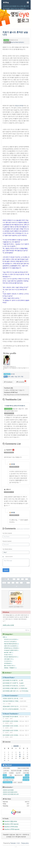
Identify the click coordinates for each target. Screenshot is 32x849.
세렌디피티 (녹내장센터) (11, 646)
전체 (5, 637)
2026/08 (16, 746)
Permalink (18, 452)
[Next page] (16, 586)
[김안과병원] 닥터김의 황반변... (11, 716)
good (22, 683)
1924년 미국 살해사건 (8, 777)
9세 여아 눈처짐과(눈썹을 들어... (11, 709)
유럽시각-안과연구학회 (23, 768)
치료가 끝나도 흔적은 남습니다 (15, 33)
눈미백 (4, 773)
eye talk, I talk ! (8, 652)
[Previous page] (5, 579)
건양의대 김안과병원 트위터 (10, 792)
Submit (6, 570)
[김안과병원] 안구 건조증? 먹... (11, 683)
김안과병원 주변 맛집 (8, 780)
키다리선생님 (24, 691)
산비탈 (27, 775)
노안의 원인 (6, 770)
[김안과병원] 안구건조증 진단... (11, 685)
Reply (6, 454)
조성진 (14, 782)
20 (19, 756)
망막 (9, 376)
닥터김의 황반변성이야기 (11, 657)
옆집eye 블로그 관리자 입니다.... (11, 706)
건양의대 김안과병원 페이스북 (10, 794)
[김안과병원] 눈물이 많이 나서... (11, 691)
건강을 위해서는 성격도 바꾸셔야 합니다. (15, 405)
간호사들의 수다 (9, 659)
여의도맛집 (26, 777)
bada (19, 845)
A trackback (8, 382)
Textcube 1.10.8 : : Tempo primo (19, 843)
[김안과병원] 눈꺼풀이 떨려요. (10, 688)
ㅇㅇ (4, 704)
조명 (22, 680)
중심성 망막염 (19, 105)
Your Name (7, 533)
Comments (21, 382)
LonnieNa (27, 845)
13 (19, 754)
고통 (10, 775)
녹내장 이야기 (8, 654)
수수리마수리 (8, 661)
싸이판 (13, 464)
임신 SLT (18, 773)
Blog (7, 2)
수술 (15, 376)
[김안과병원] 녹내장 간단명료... (11, 721)
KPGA (4, 775)
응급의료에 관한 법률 (16, 770)
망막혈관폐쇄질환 (7, 782)
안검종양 (11, 773)
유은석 (22, 685)
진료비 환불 (26, 773)
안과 (19, 376)
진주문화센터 (8, 663)
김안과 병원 (26, 780)
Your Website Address (7, 549)
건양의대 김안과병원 (8, 790)
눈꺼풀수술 (26, 770)
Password (7, 541)
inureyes (16, 845)
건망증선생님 (23, 688)
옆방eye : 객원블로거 (10, 668)
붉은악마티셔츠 (18, 775)
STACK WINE (6, 768)
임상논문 (20, 782)
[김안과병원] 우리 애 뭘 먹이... (11, 680)
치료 (22, 376)
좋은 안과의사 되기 (9, 665)
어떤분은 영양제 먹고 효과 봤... (11, 698)
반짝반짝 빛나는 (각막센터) (11, 648)
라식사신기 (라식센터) (10, 641)
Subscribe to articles (10, 821)
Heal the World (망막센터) (17, 42)
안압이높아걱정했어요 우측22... (11, 701)
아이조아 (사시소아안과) (11, 639)
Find (28, 630)
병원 (12, 376)
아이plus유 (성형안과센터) (11, 650)
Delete (17, 413)
